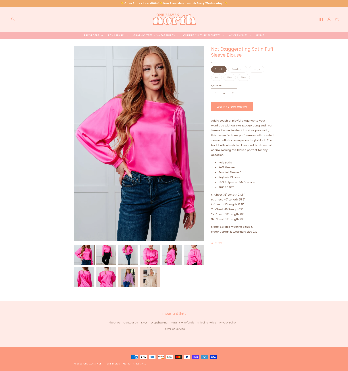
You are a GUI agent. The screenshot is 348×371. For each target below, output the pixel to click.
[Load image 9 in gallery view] (128, 277)
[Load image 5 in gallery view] (172, 255)
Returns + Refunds (182, 322)
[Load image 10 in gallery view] (150, 277)
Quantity (216, 85)
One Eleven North (93, 363)
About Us (114, 322)
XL (218, 78)
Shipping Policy (206, 322)
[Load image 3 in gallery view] (128, 255)
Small (221, 70)
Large (258, 70)
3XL (245, 78)
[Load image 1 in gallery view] (84, 255)
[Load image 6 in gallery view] (194, 255)
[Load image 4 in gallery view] (150, 255)
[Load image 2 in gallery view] (106, 255)
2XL (231, 78)
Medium (239, 70)
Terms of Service (174, 329)
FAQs (144, 322)
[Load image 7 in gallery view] (84, 277)
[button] (13, 19)
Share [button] (219, 242)
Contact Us (130, 322)
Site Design (113, 363)
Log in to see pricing (232, 106)
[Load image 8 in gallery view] (106, 277)
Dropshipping (159, 322)
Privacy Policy (228, 322)
